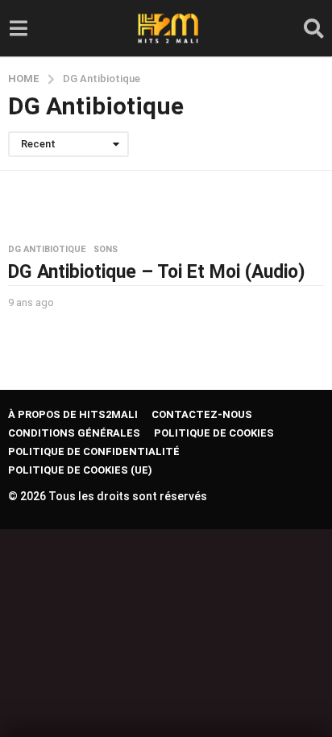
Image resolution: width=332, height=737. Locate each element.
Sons (105, 250)
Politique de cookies (214, 433)
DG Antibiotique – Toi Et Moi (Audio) (156, 272)
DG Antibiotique (46, 250)
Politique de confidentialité (94, 451)
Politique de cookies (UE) (80, 470)
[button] (18, 28)
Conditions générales (74, 433)
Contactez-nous (201, 414)
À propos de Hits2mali (73, 414)
